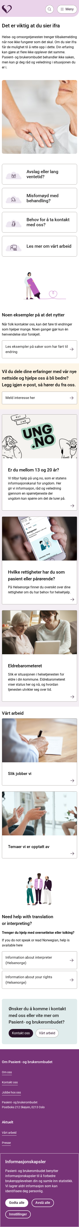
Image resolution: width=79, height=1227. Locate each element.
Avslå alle (42, 1203)
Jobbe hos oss (11, 1092)
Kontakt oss (21, 1033)
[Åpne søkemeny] (49, 9)
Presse (6, 1142)
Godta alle (16, 1203)
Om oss (7, 1072)
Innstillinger (18, 1214)
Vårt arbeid (47, 1033)
